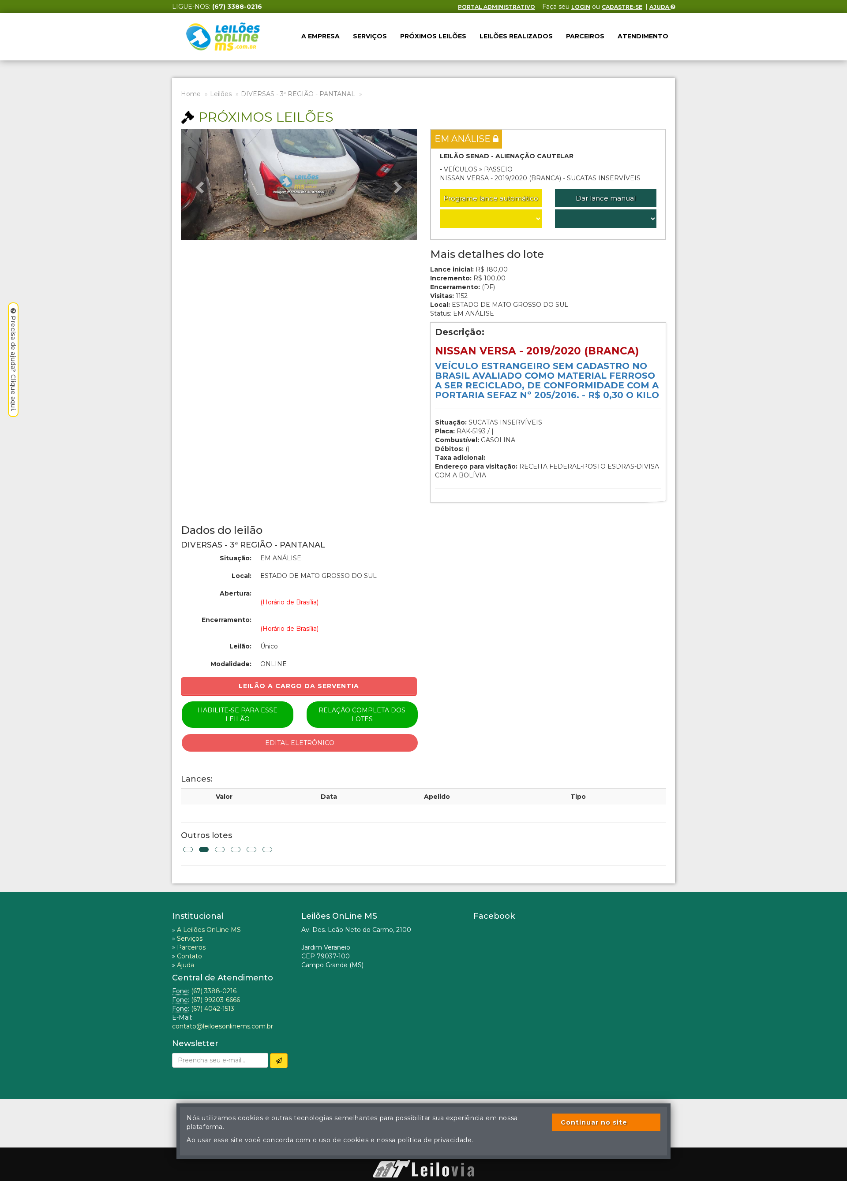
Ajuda (660, 7)
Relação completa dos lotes (362, 714)
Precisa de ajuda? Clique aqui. (13, 363)
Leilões (221, 94)
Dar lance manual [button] (606, 198)
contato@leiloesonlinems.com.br (222, 1026)
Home (191, 94)
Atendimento (643, 36)
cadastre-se (622, 7)
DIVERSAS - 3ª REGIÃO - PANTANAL (298, 94)
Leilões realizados (516, 36)
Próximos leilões (433, 36)
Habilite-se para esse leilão (237, 714)
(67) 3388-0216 (213, 991)
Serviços (370, 36)
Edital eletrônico (299, 743)
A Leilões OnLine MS (209, 930)
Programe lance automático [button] (490, 198)
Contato (189, 956)
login (580, 7)
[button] (198, 184)
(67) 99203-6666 (215, 1000)
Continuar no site (594, 1122)
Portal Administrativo (496, 7)
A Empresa (320, 36)
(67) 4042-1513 (212, 1009)
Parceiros (585, 36)
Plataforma (423, 1155)
